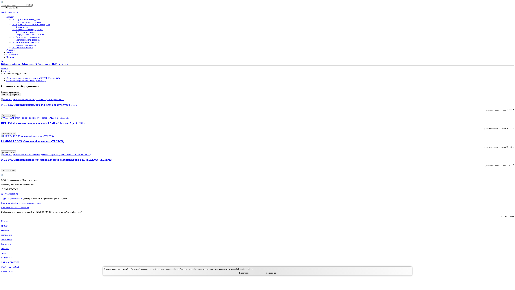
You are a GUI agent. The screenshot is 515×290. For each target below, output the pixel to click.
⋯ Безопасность (20, 27)
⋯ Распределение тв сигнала (26, 42)
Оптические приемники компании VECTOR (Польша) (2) (33, 78)
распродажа (6, 235)
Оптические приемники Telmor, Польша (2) (26, 80)
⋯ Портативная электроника (26, 40)
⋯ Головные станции (22, 47)
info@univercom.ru (9, 12)
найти (29, 5)
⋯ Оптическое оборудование (26, 37)
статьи (4, 253)
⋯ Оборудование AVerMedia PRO (28, 35)
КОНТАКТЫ (7, 258)
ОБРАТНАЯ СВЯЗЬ (10, 267)
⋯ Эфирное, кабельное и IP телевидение (31, 24)
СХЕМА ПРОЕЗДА (10, 262)
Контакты (10, 57)
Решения (10, 50)
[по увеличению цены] (2, 97)
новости (5, 248)
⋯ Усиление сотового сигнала (26, 22)
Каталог (10, 17)
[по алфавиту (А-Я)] (1, 97)
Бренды (9, 52)
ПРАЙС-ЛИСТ (8, 271)
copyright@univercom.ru (11, 198)
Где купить (6, 244)
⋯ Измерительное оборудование (27, 29)
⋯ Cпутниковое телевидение (26, 19)
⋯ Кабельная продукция (24, 32)
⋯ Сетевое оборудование (24, 45)
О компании (12, 55)
